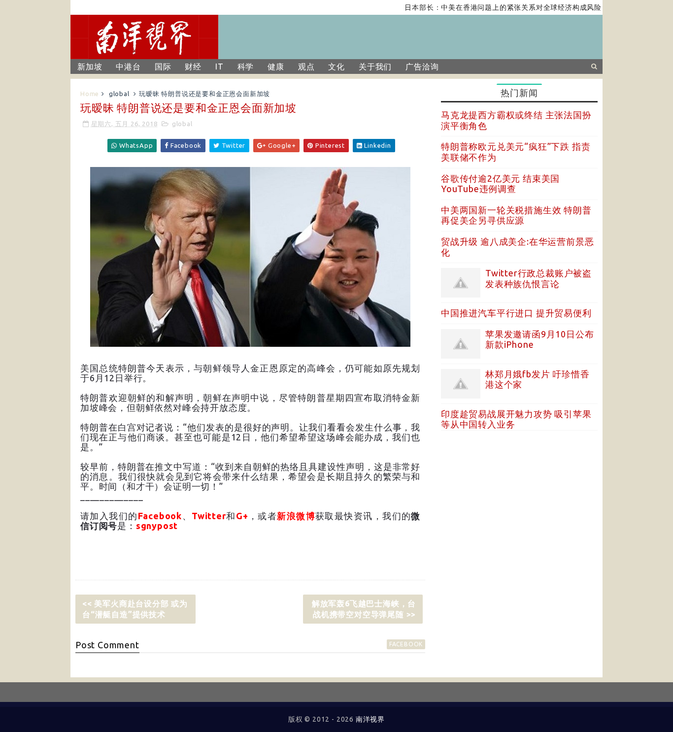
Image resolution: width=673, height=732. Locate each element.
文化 (336, 66)
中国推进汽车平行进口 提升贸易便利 (516, 313)
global (119, 93)
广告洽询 (421, 66)
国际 (163, 66)
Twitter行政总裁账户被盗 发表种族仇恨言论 (538, 278)
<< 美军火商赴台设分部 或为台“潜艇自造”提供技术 (135, 609)
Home (89, 93)
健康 (276, 66)
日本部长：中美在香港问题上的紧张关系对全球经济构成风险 (490, 7)
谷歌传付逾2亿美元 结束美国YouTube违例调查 (500, 183)
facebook (406, 644)
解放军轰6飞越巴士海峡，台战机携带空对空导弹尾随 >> (364, 609)
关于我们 (375, 66)
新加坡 (89, 66)
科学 (245, 66)
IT (219, 66)
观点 (306, 66)
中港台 (128, 66)
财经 (193, 66)
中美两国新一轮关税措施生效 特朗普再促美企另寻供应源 (516, 215)
